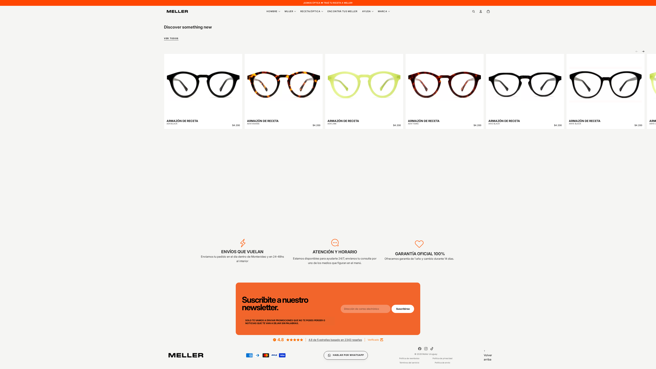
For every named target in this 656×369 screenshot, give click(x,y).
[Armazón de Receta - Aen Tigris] (444, 82)
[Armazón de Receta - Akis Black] (525, 82)
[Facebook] (420, 349)
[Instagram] (426, 349)
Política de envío (442, 362)
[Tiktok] (432, 349)
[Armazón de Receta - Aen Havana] (283, 82)
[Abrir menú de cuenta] (480, 11)
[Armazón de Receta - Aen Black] (203, 82)
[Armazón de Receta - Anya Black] (605, 82)
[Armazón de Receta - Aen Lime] (364, 82)
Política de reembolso (409, 358)
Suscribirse (403, 308)
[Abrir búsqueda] (473, 11)
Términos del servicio (409, 362)
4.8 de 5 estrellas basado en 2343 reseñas (335, 339)
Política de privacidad (442, 358)
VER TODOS (171, 38)
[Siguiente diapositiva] (643, 51)
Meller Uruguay (429, 354)
